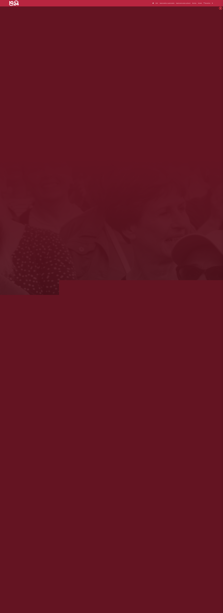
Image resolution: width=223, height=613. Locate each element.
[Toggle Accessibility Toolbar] (220, 8)
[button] (212, 3)
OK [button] (101, 307)
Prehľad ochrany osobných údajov (110, 307)
